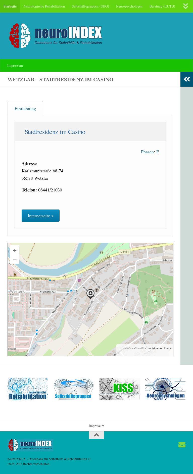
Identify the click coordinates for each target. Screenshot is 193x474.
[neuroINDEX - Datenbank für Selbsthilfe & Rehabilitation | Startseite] (56, 36)
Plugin (167, 348)
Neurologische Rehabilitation (44, 6)
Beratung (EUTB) (162, 6)
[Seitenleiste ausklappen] (186, 79)
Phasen (147, 152)
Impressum (15, 65)
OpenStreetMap (137, 348)
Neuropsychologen (129, 6)
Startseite (10, 6)
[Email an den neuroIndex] (181, 444)
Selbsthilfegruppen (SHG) (90, 6)
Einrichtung (25, 108)
